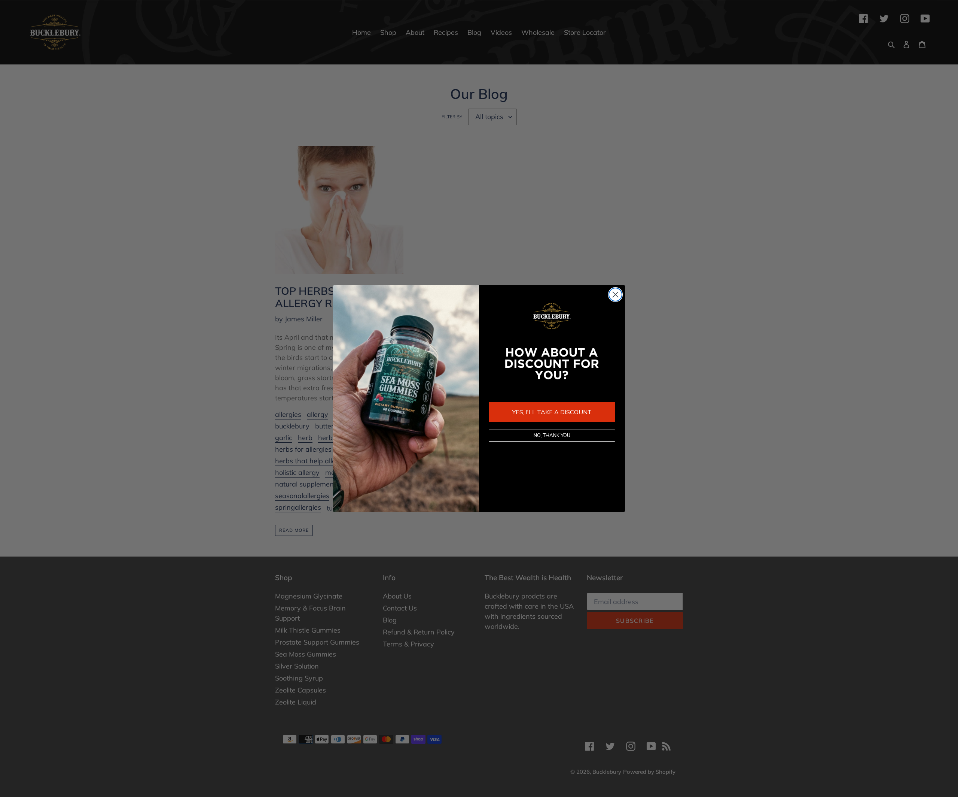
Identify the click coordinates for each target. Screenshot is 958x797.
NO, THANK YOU (552, 435)
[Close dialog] (615, 294)
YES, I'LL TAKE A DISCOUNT (552, 412)
